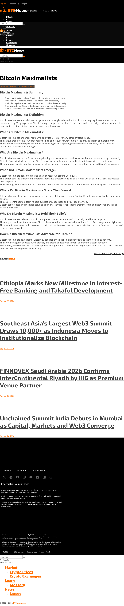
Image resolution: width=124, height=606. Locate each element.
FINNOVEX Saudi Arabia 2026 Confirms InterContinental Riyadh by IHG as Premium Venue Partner (62, 378)
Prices (9, 21)
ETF (8, 19)
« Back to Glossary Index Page (109, 253)
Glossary (10, 26)
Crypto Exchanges (25, 576)
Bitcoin (9, 17)
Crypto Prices (21, 572)
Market (11, 567)
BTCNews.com (19, 603)
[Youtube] (31, 477)
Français (24, 4)
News (10, 589)
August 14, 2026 (7, 436)
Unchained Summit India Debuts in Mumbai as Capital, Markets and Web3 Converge (61, 421)
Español (13, 4)
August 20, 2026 (7, 301)
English (3, 4)
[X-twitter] (4, 477)
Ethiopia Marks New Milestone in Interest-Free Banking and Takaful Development (61, 286)
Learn (10, 580)
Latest (15, 593)
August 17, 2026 (7, 396)
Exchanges (11, 42)
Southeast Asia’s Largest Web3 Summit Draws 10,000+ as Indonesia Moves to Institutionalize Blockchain (56, 330)
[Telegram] (11, 477)
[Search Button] (24, 24)
